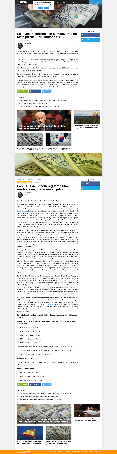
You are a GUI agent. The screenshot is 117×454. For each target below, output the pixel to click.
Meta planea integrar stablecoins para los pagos (33, 103)
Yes (46, 8)
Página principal (21, 30)
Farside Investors (22, 211)
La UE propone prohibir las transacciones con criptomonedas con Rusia (40, 396)
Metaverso (39, 30)
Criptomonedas (38, 179)
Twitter (87, 39)
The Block (38, 237)
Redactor (26, 45)
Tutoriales (56, 2)
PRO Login (96, 2)
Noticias (29, 30)
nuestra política (23, 452)
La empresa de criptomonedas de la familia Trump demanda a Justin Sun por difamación (45, 393)
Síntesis (29, 179)
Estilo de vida (64, 2)
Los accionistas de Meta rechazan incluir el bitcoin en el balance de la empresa (42, 100)
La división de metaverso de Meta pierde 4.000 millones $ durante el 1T (40, 106)
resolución (64, 283)
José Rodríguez (27, 43)
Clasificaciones (74, 2)
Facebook (33, 30)
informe (25, 60)
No (40, 8)
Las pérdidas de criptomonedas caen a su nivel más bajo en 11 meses (40, 399)
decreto (19, 268)
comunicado (50, 304)
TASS (24, 259)
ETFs (32, 179)
